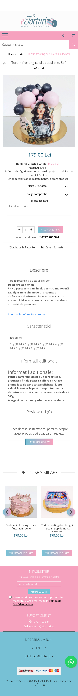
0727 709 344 (41, 621)
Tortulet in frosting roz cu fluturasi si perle (21, 526)
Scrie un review (39, 442)
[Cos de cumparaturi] (73, 35)
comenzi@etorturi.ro (41, 626)
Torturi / (22, 54)
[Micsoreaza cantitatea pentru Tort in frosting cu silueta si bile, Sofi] (20, 229)
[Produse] (5, 36)
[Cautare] (73, 44)
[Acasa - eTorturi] (39, 21)
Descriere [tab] (39, 270)
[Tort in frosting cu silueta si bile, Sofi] (39, 111)
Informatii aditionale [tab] (39, 361)
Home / (12, 54)
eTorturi (39, 68)
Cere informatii (53, 247)
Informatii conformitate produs (26, 314)
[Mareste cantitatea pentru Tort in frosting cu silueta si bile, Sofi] (32, 229)
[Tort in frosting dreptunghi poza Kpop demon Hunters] (57, 502)
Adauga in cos (50, 230)
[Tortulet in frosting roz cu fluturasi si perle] (21, 502)
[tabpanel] (39, 111)
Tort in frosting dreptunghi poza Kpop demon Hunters (57, 527)
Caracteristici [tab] (39, 326)
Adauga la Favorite (23, 247)
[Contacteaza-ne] (63, 35)
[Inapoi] (3, 63)
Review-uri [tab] (39, 412)
